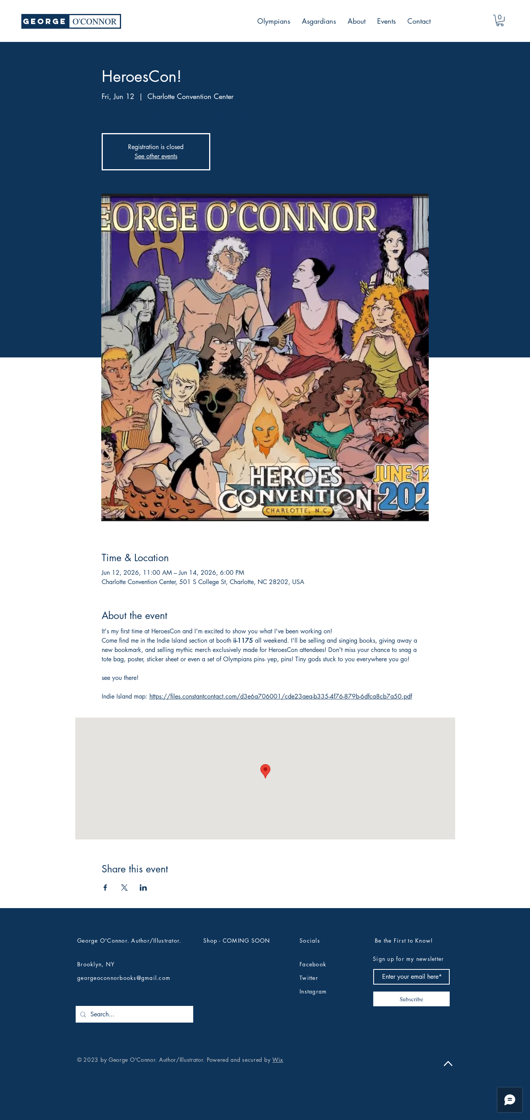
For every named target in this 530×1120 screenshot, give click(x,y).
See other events (156, 156)
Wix (277, 1059)
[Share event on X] (124, 887)
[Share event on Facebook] (105, 887)
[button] (500, 20)
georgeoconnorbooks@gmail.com (123, 977)
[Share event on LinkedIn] (143, 887)
